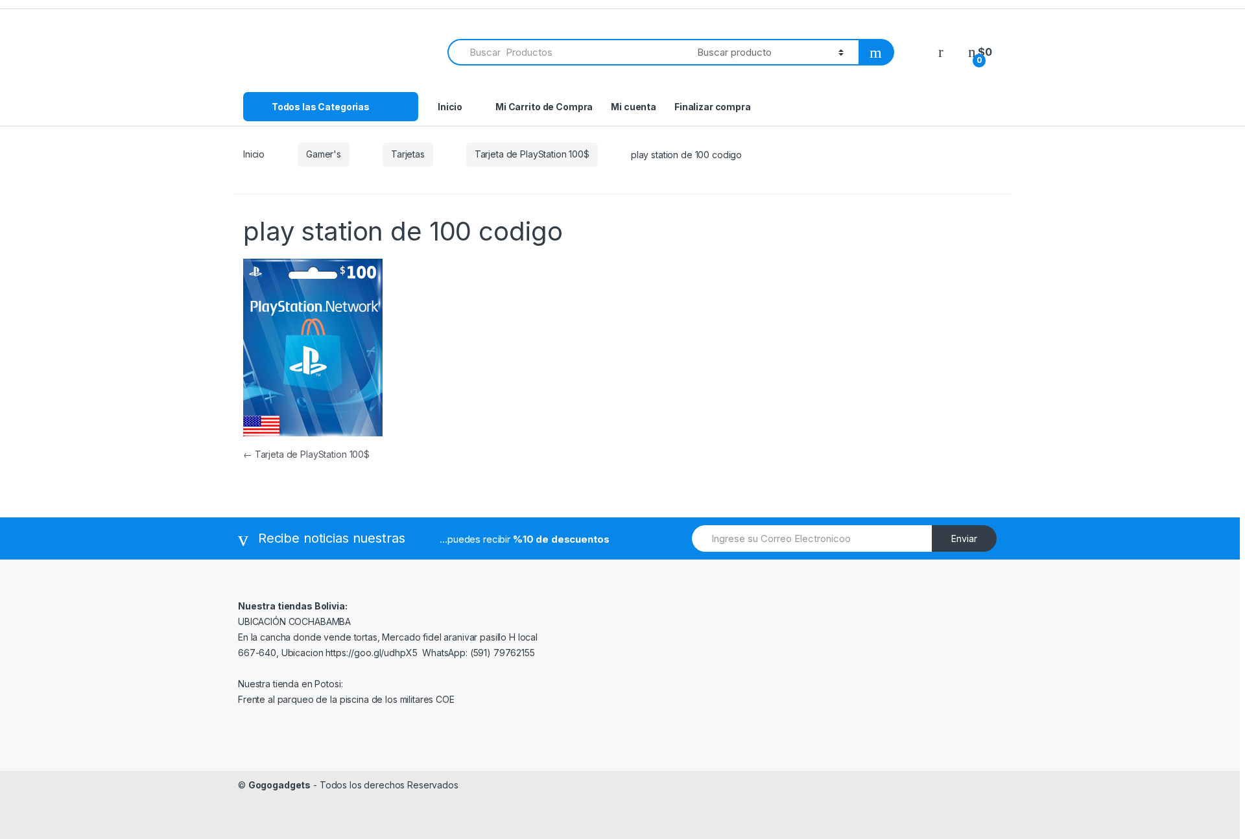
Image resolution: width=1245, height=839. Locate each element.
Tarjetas (408, 154)
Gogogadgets (279, 784)
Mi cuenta (633, 106)
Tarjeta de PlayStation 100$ (532, 154)
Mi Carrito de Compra (544, 106)
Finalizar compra (712, 106)
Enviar (964, 538)
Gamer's (323, 154)
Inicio (450, 106)
